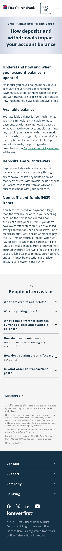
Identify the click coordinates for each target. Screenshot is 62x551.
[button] (9, 506)
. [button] (46, 535)
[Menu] (56, 8)
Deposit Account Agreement (41, 148)
